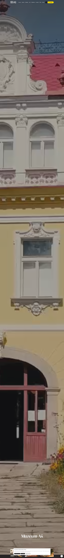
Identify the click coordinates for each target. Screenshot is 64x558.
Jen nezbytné (23, 553)
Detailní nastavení (28, 553)
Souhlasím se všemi (17, 553)
